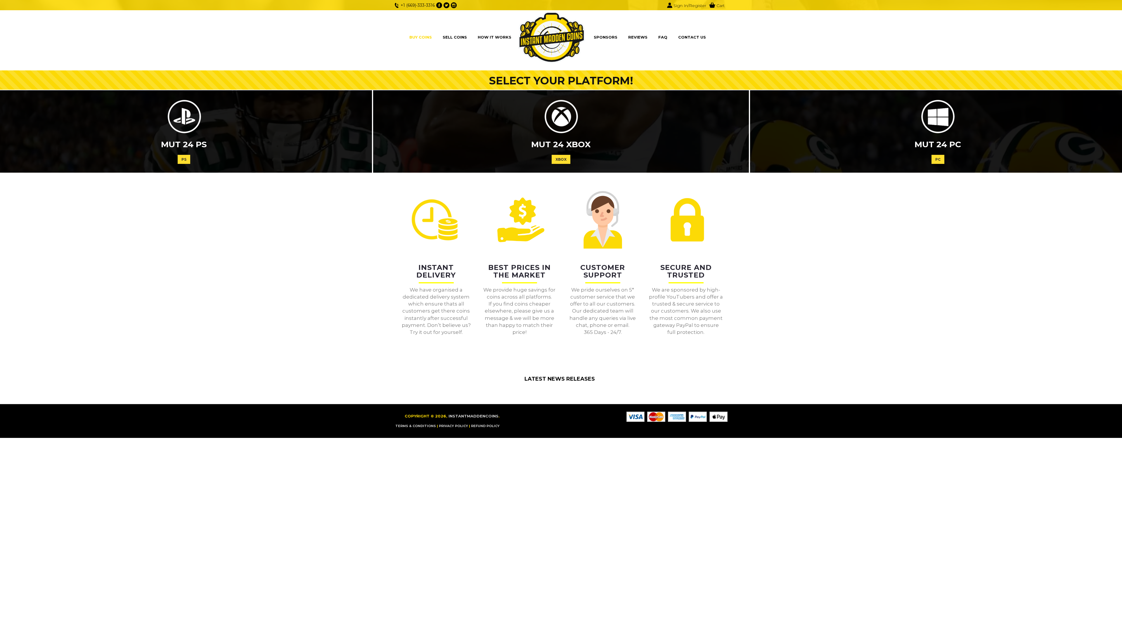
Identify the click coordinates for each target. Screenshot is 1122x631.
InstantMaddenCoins (473, 416)
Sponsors (605, 37)
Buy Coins (420, 37)
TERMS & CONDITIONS (415, 426)
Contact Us (692, 37)
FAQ (662, 37)
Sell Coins (455, 37)
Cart (720, 5)
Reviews (637, 37)
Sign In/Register (689, 5)
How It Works (494, 37)
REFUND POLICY (485, 426)
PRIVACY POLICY (453, 426)
